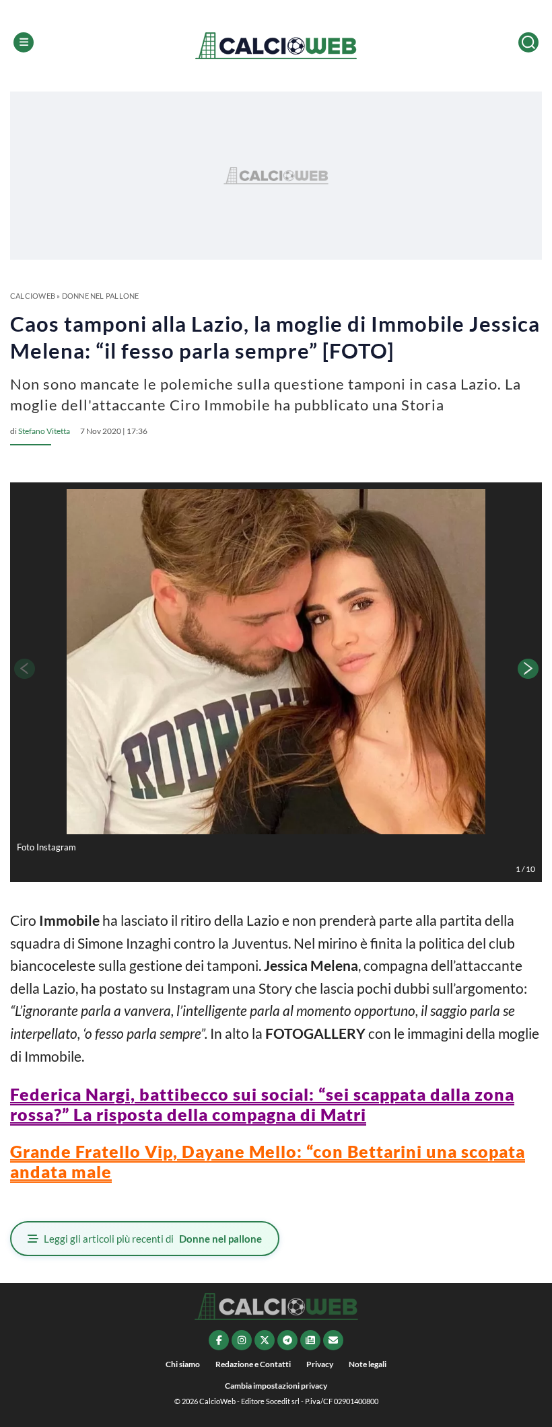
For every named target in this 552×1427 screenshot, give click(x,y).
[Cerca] (528, 42)
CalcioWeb (32, 295)
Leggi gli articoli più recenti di (153, 1239)
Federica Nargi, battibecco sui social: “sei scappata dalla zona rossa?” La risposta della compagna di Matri (262, 1104)
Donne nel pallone (100, 295)
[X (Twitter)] (264, 1340)
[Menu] (23, 42)
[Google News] (310, 1340)
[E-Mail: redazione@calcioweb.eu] (333, 1340)
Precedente (23, 668)
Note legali (367, 1364)
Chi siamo (183, 1364)
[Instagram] (242, 1340)
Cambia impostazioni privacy (276, 1386)
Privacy (319, 1364)
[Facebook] (219, 1340)
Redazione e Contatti (253, 1364)
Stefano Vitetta (44, 431)
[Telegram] (287, 1340)
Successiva (528, 668)
